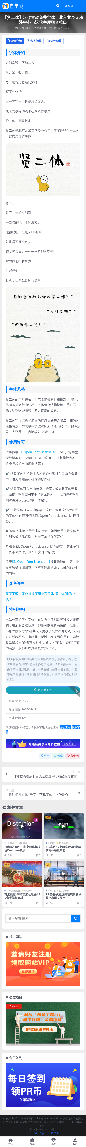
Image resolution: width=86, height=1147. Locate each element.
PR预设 (10, 843)
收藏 (60, 755)
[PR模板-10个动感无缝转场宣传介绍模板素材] (64, 826)
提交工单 (65, 727)
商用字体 (41, 28)
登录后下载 (44, 690)
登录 (70, 6)
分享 (46, 755)
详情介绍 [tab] (16, 41)
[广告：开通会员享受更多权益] (43, 745)
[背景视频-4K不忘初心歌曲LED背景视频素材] (22, 874)
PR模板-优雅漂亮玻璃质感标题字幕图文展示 (63, 896)
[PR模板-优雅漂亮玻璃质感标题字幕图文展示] (64, 874)
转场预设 (22, 843)
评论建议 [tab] (56, 41)
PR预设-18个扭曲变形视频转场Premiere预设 (22, 848)
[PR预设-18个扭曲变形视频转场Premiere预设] (22, 826)
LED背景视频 (14, 890)
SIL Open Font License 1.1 (37, 452)
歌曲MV (28, 890)
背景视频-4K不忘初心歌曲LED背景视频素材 (22, 896)
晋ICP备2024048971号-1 (43, 1129)
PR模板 (52, 843)
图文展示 (64, 890)
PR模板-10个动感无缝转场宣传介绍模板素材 (64, 848)
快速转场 (64, 843)
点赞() (74, 755)
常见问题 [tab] (36, 41)
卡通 (49, 28)
